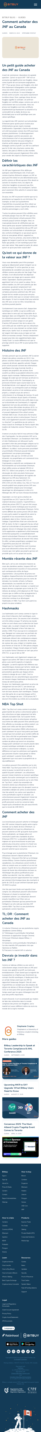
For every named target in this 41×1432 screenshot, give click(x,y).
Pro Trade (24, 1226)
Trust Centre (25, 1280)
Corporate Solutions (28, 1237)
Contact (4, 1195)
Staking (23, 1229)
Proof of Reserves (27, 1277)
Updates (24, 1269)
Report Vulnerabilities (9, 1198)
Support (24, 1292)
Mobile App (25, 1241)
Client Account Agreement (10, 1310)
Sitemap (4, 1202)
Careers (4, 1191)
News (23, 1265)
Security (24, 1273)
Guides (23, 1262)
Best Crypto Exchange (9, 1280)
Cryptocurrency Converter (10, 1284)
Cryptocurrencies (7, 1262)
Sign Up (4, 1180)
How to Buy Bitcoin (8, 1269)
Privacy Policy (6, 1314)
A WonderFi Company (20, 1359)
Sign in (4, 1176)
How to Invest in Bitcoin (9, 1273)
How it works (6, 1265)
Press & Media (6, 1187)
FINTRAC (20, 1368)
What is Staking (7, 1277)
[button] (34, 4)
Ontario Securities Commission (20, 1373)
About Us (5, 1183)
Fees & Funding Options (29, 1288)
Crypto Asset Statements (10, 1317)
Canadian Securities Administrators (20, 1377)
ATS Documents (7, 1321)
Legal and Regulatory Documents (9, 1305)
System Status (26, 1284)
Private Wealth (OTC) (28, 1233)
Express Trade (26, 1222)
